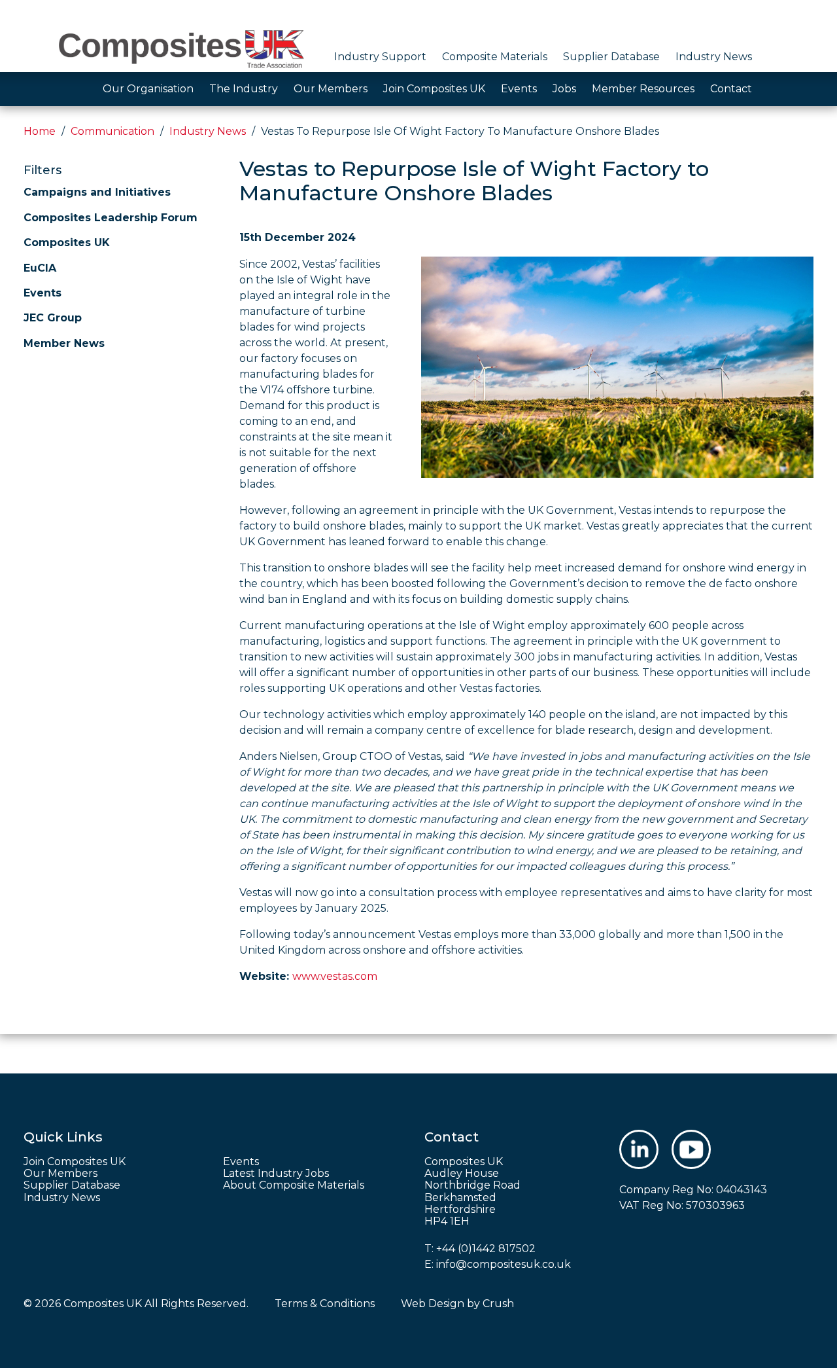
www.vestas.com (334, 976)
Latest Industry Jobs (276, 1173)
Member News (64, 343)
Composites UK (67, 242)
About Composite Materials (293, 1185)
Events (519, 88)
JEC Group (53, 318)
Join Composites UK (434, 88)
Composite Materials (494, 56)
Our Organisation (148, 88)
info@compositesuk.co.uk (503, 1264)
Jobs (564, 88)
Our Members (330, 88)
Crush (498, 1303)
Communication (112, 131)
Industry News (713, 56)
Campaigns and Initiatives (97, 192)
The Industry (243, 88)
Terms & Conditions (325, 1303)
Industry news (207, 131)
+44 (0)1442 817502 (486, 1248)
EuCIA (40, 268)
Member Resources (643, 88)
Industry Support (380, 56)
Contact (731, 88)
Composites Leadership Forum (110, 217)
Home (40, 131)
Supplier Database (611, 56)
